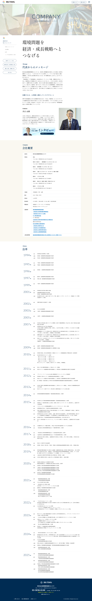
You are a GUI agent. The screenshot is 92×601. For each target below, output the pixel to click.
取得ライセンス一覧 (9, 60)
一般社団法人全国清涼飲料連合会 (39, 229)
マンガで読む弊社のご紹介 (10, 54)
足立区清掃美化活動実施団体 (39, 223)
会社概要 (7, 49)
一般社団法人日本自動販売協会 (39, 227)
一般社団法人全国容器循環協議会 (39, 231)
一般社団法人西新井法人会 (38, 225)
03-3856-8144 (38, 590)
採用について (74, 2)
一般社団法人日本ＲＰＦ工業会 (39, 213)
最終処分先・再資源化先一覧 (9, 64)
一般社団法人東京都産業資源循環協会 (40, 211)
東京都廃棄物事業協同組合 (38, 209)
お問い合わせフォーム (45, 594)
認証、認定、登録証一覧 (9, 68)
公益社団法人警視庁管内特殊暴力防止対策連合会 (43, 219)
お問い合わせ (82, 2)
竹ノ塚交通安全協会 (37, 215)
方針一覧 (9, 72)
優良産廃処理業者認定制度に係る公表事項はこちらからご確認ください (47, 235)
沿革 (6, 52)
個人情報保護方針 (25, 599)
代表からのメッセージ (9, 46)
